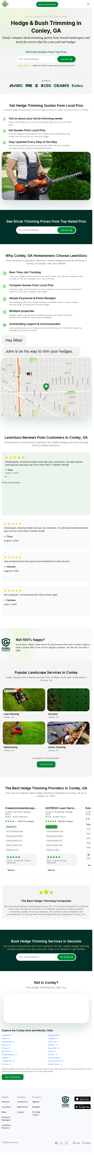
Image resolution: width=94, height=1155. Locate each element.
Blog (4, 1112)
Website (11, 870)
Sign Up (35, 1101)
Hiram (50, 1051)
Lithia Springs (7, 1041)
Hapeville (51, 1038)
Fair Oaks (5, 1064)
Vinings (5, 1048)
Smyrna (5, 1045)
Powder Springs (8, 1054)
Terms (76, 1142)
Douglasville (53, 1035)
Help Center (22, 1107)
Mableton (6, 1035)
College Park (7, 1061)
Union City (52, 1041)
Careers (20, 1112)
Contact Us (22, 1101)
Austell (4, 1038)
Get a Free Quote (12, 1077)
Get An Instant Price (47, 4)
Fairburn (51, 1054)
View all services (46, 764)
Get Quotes (65, 957)
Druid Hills (52, 1048)
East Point (6, 1051)
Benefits (36, 1107)
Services (5, 1101)
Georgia (37, 16)
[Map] (47, 1008)
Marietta (51, 1045)
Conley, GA (47, 16)
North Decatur (53, 1064)
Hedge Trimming (59, 16)
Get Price (65, 59)
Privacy (86, 1142)
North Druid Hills (55, 1061)
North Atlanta (53, 1058)
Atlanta (5, 1058)
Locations (28, 16)
